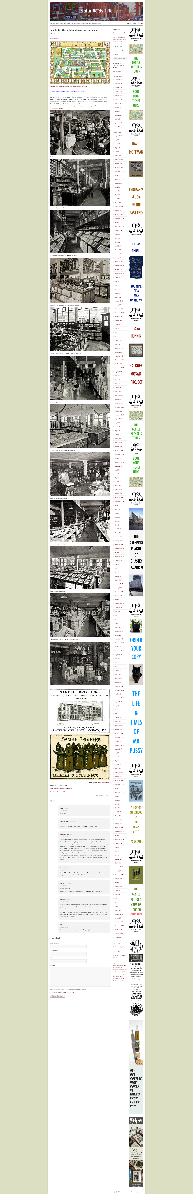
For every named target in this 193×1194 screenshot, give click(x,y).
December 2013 (119, 733)
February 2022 (119, 348)
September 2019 (119, 462)
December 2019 (119, 450)
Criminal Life (118, 84)
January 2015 (118, 682)
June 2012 (117, 804)
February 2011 (119, 867)
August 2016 (118, 607)
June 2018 (117, 521)
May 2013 (117, 761)
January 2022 (118, 352)
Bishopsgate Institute (58, 108)
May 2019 (117, 478)
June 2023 (117, 285)
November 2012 (119, 784)
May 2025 (117, 195)
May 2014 (117, 714)
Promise (140, 23)
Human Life (118, 95)
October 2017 (118, 552)
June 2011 (117, 851)
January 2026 (118, 163)
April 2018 (118, 529)
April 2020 (118, 435)
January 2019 (118, 493)
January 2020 (118, 446)
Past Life (108, 795)
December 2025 (119, 167)
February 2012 (119, 820)
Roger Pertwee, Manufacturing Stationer (61, 788)
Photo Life (118, 115)
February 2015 (119, 678)
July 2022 (117, 328)
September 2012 (119, 792)
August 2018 (118, 513)
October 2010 (118, 883)
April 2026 (118, 152)
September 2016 (119, 604)
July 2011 (117, 847)
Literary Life (118, 99)
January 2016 (118, 635)
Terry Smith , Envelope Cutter (58, 792)
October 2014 (118, 694)
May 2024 (117, 242)
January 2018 (118, 541)
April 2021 (118, 387)
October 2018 (118, 505)
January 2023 (118, 305)
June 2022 (117, 332)
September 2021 (119, 368)
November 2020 (119, 407)
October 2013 (118, 741)
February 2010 (119, 914)
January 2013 (118, 776)
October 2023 (118, 269)
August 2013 (118, 749)
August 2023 (118, 277)
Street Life (118, 127)
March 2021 (118, 391)
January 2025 (118, 211)
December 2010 (119, 875)
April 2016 (118, 623)
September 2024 (119, 226)
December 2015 (119, 639)
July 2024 (117, 234)
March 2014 (118, 721)
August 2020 (118, 419)
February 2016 (119, 631)
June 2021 (117, 379)
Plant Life (117, 119)
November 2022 (119, 313)
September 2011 (119, 839)
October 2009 (118, 930)
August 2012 (118, 796)
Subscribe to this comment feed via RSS (63, 992)
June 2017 (117, 568)
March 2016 (118, 627)
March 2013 (118, 769)
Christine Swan (64, 834)
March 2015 (118, 674)
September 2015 (119, 651)
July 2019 (117, 470)
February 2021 (119, 395)
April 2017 (118, 576)
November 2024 (119, 218)
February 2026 (119, 159)
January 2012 (118, 824)
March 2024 (118, 250)
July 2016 (117, 611)
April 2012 (118, 812)
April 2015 (118, 670)
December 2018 (119, 497)
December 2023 (119, 262)
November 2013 (119, 737)
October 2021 (118, 364)
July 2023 (117, 281)
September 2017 (119, 556)
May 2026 (117, 148)
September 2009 (119, 934)
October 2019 (118, 458)
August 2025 (118, 183)
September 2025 (119, 179)
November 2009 (119, 926)
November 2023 (119, 266)
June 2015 (117, 662)
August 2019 (118, 466)
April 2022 (118, 340)
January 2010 (118, 918)
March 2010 (118, 910)
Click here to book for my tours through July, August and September (68, 86)
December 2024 (119, 214)
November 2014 (119, 690)
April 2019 (118, 482)
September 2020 (119, 415)
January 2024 (118, 258)
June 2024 (117, 238)
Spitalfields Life (96, 10)
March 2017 (118, 580)
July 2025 (117, 187)
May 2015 (117, 666)
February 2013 (119, 772)
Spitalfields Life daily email (119, 50)
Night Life (118, 107)
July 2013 (117, 753)
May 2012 (117, 808)
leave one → (66, 801)
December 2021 (119, 356)
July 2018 (117, 517)
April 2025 (118, 199)
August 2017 (118, 560)
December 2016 (119, 592)
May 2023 (117, 289)
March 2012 (118, 816)
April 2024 (118, 246)
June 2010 (117, 898)
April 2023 (118, 293)
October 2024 (118, 222)
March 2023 (118, 297)
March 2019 (118, 486)
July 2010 (117, 894)
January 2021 (118, 399)
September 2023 (119, 273)
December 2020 (119, 403)
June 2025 (117, 191)
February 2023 (119, 301)
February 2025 (119, 207)
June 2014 (117, 710)
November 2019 (119, 454)
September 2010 (119, 886)
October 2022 (118, 317)
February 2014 (119, 725)
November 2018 (119, 501)
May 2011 (117, 855)
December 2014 (119, 686)
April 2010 (118, 906)
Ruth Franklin (64, 821)
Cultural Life (102, 795)
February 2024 (119, 254)
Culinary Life (118, 87)
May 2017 (117, 572)
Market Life (118, 103)
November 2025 (119, 171)
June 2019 (117, 474)
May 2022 (117, 336)
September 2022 (119, 321)
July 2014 (117, 706)
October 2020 (118, 411)
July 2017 (117, 564)
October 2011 (118, 835)
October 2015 (118, 647)
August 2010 (118, 890)
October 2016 (118, 600)
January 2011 (118, 871)
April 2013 (118, 765)
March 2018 (118, 533)
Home (129, 23)
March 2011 (118, 863)
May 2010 (117, 902)
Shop (134, 23)
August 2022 (118, 324)
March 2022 (118, 344)
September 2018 (119, 509)
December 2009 (119, 922)
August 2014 (118, 702)
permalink (67, 808)
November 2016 (119, 596)
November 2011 (119, 831)
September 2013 (119, 745)
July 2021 (117, 376)
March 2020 (118, 438)
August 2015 (118, 655)
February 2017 (119, 584)
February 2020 (119, 442)
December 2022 (119, 309)
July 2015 (117, 659)
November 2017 (119, 548)
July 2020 (117, 423)
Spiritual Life (118, 123)
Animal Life (118, 80)
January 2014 (118, 729)
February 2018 (119, 537)
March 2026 (118, 155)
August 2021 (118, 372)
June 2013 (117, 757)
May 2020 (117, 431)
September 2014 (119, 698)
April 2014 (118, 717)
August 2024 (118, 230)
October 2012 (118, 788)
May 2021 (117, 383)
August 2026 (118, 136)
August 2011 (118, 843)
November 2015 (119, 643)
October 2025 (118, 175)
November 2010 (119, 879)
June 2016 (117, 615)
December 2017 (119, 545)
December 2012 (119, 780)
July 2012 (117, 800)
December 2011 (119, 828)
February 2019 (119, 490)
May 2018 (117, 525)
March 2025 (118, 203)
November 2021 (119, 360)
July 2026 (117, 140)
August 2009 (118, 938)
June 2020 (117, 427)
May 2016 (117, 619)
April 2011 (118, 859)
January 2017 (118, 588)
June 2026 (117, 144)
